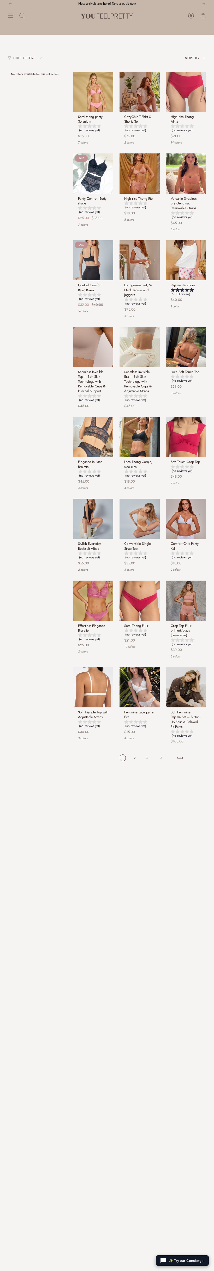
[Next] (203, 3)
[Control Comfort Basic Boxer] (93, 260)
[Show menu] (10, 16)
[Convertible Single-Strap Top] (139, 519)
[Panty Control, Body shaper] (93, 173)
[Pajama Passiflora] (186, 260)
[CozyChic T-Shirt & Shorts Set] (139, 92)
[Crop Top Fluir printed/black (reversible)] (186, 601)
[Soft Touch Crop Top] (186, 437)
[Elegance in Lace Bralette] (93, 437)
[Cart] (203, 16)
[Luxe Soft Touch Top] (186, 347)
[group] (93, 129)
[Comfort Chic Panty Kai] (186, 519)
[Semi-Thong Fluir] (139, 601)
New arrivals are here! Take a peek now (107, 3)
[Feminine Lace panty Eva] (139, 687)
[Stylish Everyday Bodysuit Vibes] (93, 519)
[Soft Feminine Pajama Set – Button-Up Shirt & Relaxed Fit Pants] (186, 687)
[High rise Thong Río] (139, 173)
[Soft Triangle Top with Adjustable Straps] (93, 687)
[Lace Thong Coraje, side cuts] (139, 437)
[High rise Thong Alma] (186, 92)
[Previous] (10, 3)
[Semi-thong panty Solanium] (93, 92)
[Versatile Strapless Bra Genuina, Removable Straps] (186, 173)
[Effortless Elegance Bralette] (93, 601)
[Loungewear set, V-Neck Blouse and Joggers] (139, 260)
